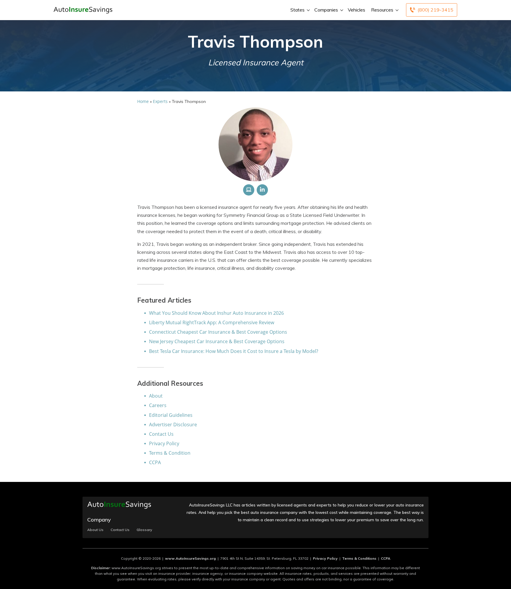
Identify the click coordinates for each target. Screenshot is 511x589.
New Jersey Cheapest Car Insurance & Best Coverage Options (216, 341)
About (156, 396)
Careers (157, 405)
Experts (160, 101)
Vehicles (356, 10)
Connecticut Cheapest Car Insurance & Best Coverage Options (218, 332)
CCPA (155, 462)
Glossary (144, 530)
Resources (382, 10)
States (297, 10)
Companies (326, 10)
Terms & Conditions (359, 558)
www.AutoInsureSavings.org (190, 558)
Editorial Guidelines (171, 415)
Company (99, 519)
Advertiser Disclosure (173, 424)
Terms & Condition (169, 453)
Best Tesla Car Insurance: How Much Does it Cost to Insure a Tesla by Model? (233, 351)
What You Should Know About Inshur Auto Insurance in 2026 (216, 313)
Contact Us (161, 434)
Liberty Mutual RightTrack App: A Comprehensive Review (211, 322)
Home (143, 101)
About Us (95, 530)
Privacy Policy (164, 443)
